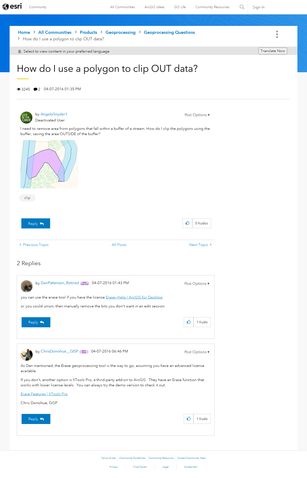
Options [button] (277, 34)
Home (24, 32)
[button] (197, 115)
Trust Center (140, 467)
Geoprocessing (121, 32)
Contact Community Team (191, 458)
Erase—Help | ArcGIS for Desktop (134, 297)
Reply (33, 223)
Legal (166, 467)
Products (88, 32)
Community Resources (212, 7)
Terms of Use (108, 458)
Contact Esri (190, 467)
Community (38, 7)
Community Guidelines (132, 458)
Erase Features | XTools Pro (44, 394)
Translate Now (272, 50)
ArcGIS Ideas (155, 7)
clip (27, 197)
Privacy (114, 467)
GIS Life (180, 7)
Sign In (259, 7)
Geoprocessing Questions (169, 32)
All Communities (122, 7)
